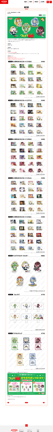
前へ (8, 402)
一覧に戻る (26, 402)
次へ (43, 402)
